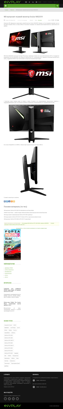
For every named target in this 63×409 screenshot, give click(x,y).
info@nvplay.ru (43, 380)
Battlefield (7, 327)
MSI (5, 355)
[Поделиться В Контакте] (5, 201)
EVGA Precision (8, 273)
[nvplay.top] (12, 2)
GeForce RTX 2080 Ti (9, 345)
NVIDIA (9, 355)
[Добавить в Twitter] (7, 201)
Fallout (10, 330)
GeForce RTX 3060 (9, 348)
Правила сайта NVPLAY (9, 386)
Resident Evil (15, 355)
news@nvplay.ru (43, 386)
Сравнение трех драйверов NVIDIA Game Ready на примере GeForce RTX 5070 (12, 290)
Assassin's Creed (8, 325)
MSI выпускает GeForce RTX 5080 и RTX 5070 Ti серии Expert (17, 219)
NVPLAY (57, 406)
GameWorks (7, 332)
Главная (6, 9)
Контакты (50, 1)
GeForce (13, 332)
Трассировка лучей (15, 363)
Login (40, 1)
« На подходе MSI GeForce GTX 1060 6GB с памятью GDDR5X (35, 223)
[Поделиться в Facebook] (9, 201)
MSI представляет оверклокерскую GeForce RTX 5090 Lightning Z (18, 214)
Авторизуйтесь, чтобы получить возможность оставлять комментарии (31, 228)
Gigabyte (16, 353)
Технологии (7, 363)
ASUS (15, 325)
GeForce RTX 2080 (9, 343)
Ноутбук (6, 360)
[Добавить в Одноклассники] (12, 201)
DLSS (18, 327)
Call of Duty (12, 327)
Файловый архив (9, 264)
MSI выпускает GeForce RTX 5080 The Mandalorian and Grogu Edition (19, 210)
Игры (17, 358)
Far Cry (15, 330)
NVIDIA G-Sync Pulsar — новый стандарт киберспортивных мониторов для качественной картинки (25, 212)
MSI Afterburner (8, 271)
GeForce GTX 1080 (9, 337)
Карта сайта (56, 1)
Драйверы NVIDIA (9, 268)
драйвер (6, 366)
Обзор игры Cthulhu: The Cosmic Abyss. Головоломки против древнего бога (12, 304)
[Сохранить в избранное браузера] (14, 201)
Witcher (13, 358)
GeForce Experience (9, 269)
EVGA (6, 330)
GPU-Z (6, 277)
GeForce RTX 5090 (9, 353)
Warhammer (7, 358)
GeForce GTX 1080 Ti (9, 340)
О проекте (45, 1)
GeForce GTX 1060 (9, 335)
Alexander (40, 20)
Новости (12, 9)
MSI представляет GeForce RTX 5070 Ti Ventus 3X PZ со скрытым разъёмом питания (22, 216)
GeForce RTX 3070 (9, 350)
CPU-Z (6, 275)
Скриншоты (12, 360)
